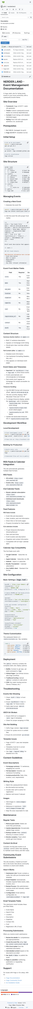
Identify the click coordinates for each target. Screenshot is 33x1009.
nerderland (11, 6)
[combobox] (10, 39)
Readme (5, 27)
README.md (7, 72)
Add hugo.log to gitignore (20, 65)
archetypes (7, 53)
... (24, 46)
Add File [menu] (24, 39)
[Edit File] (30, 76)
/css (6, 62)
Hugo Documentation (13, 978)
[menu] (7, 1007)
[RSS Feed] (3, 9)
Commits (7, 33)
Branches (17, 33)
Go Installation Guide (12, 983)
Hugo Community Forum (14, 980)
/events (8, 56)
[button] (7, 9)
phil (4, 6)
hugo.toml (6, 69)
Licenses (21, 1007)
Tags (28, 33)
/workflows (8, 50)
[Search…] (31, 17)
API (27, 1007)
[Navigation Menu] (30, 2)
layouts (6, 59)
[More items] (31, 13)
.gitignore (6, 65)
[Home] (3, 2)
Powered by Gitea (12, 1003)
